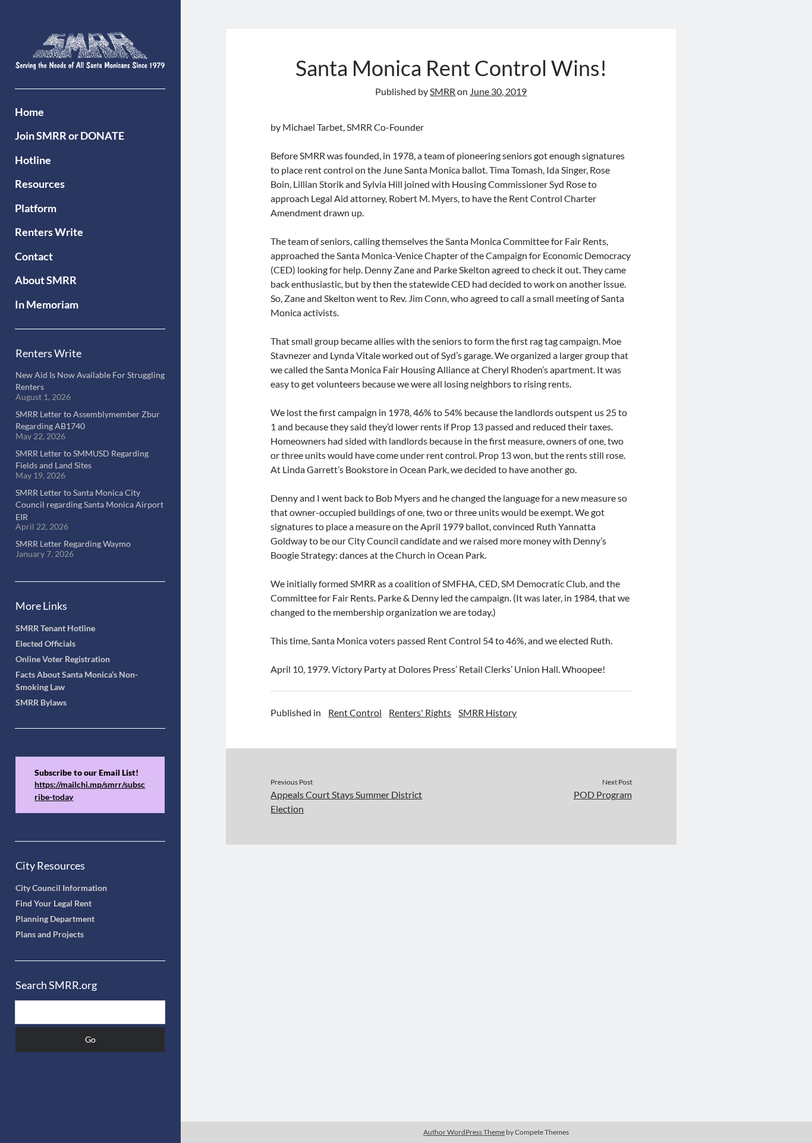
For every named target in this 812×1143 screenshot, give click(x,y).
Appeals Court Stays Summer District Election (346, 801)
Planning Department (55, 919)
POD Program (603, 794)
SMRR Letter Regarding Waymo (73, 544)
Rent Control (355, 712)
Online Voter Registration (62, 659)
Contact (34, 256)
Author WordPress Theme (464, 1132)
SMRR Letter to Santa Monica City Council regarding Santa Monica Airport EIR (89, 505)
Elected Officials (45, 643)
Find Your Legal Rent (53, 903)
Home (29, 111)
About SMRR (46, 279)
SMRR (442, 91)
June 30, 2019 (498, 91)
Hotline (33, 159)
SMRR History (487, 712)
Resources (40, 183)
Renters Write (49, 231)
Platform (35, 208)
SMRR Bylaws (41, 702)
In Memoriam (46, 304)
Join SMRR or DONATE (69, 135)
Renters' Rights (420, 712)
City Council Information (61, 888)
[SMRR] (90, 62)
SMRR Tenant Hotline (55, 628)
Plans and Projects (49, 934)
